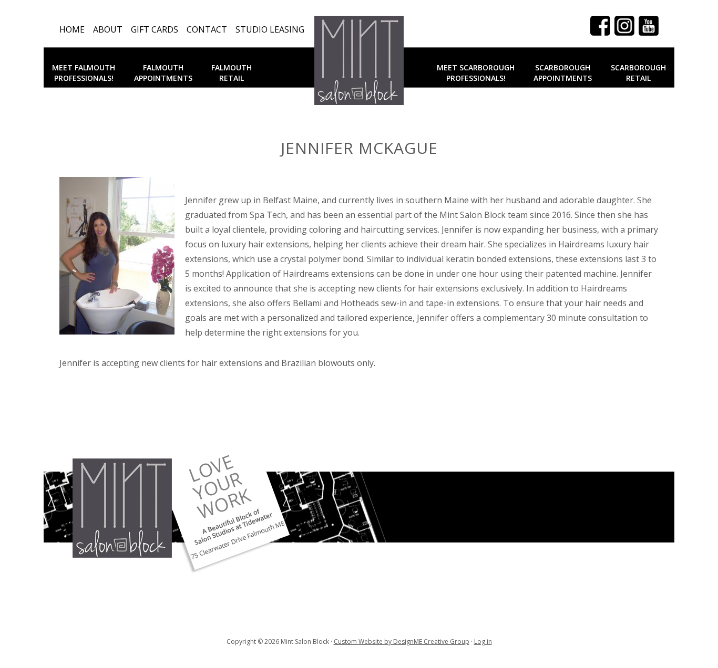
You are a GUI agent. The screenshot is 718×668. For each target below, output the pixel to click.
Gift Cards (154, 29)
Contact (207, 29)
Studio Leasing (269, 29)
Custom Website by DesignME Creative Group (401, 641)
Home (72, 29)
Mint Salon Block (359, 60)
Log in (483, 641)
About (107, 29)
